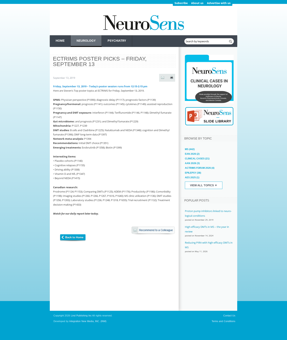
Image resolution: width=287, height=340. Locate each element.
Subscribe (181, 3)
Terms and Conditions (223, 321)
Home (60, 40)
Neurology (86, 40)
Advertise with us (219, 3)
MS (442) (190, 149)
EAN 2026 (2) (192, 154)
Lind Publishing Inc (81, 315)
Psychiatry (117, 40)
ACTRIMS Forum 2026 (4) (199, 168)
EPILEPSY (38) (193, 172)
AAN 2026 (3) (192, 163)
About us (197, 3)
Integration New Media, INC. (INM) (87, 321)
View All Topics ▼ (203, 185)
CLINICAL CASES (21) (197, 158)
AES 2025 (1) (192, 177)
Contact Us (229, 315)
